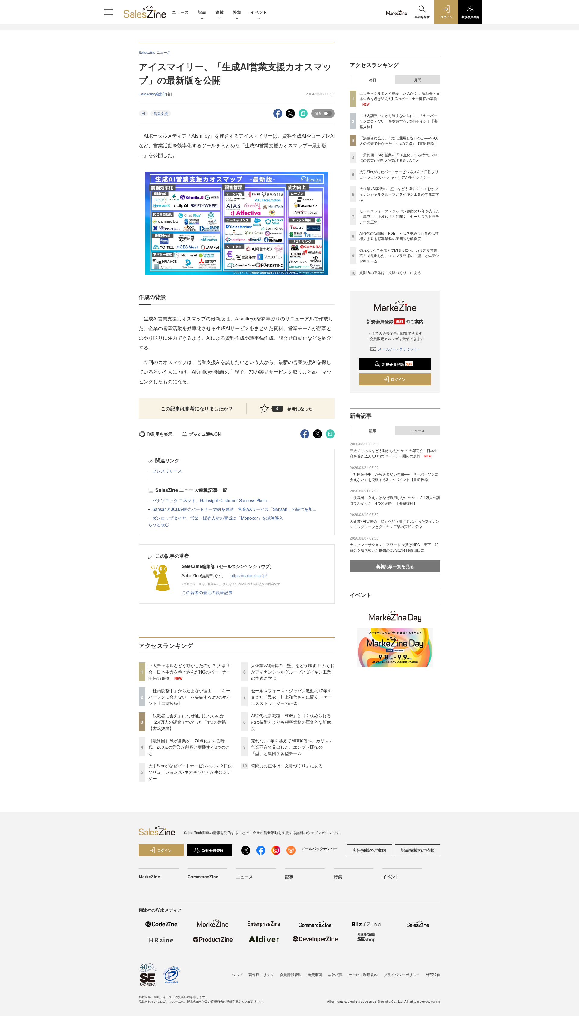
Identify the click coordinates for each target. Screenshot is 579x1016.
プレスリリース (167, 471)
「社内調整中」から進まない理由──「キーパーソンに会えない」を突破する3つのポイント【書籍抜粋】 (189, 696)
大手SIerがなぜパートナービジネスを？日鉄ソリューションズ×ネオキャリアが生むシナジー (190, 772)
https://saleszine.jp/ (248, 575)
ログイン (398, 379)
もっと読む (158, 524)
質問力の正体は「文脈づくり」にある (287, 766)
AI (143, 113)
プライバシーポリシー (402, 974)
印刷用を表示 (159, 434)
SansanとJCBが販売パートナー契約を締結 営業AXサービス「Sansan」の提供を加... (234, 509)
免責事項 (315, 974)
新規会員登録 (397, 364)
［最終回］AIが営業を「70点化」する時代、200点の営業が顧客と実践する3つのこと (189, 746)
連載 (219, 12)
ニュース (180, 12)
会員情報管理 (291, 974)
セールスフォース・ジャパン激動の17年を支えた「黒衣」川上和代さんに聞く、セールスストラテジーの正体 (291, 696)
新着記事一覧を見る (395, 566)
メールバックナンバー (399, 349)
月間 (417, 80)
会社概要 (335, 974)
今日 (372, 80)
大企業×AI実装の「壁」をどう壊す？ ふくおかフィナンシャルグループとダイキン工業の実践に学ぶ (292, 671)
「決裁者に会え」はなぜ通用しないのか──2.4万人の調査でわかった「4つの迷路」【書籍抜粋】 (189, 721)
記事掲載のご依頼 (418, 850)
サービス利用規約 (363, 974)
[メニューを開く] (108, 12)
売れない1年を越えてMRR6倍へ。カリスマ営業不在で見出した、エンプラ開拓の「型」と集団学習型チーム (292, 746)
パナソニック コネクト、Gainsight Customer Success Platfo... (211, 500)
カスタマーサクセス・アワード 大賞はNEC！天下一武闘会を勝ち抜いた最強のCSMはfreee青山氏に (394, 547)
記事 (202, 12)
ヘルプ (237, 974)
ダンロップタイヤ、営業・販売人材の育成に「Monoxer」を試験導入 (217, 518)
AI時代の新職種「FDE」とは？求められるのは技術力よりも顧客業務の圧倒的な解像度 (291, 721)
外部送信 (433, 974)
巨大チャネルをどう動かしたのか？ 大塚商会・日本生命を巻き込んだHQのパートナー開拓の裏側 (189, 671)
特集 (237, 12)
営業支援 (160, 113)
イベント (258, 12)
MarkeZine (149, 877)
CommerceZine (203, 877)
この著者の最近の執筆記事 (207, 592)
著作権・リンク (261, 974)
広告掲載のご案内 (369, 850)
